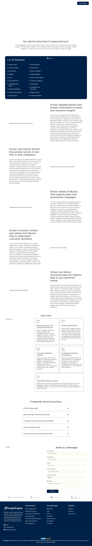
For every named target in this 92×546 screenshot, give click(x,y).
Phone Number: (51, 469)
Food (48, 511)
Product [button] (31, 3)
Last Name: (50, 457)
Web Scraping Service (31, 508)
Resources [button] (61, 3)
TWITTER (37, 497)
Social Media (50, 521)
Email (6, 524)
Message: (49, 481)
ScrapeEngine (18, 497)
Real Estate (50, 516)
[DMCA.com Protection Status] (46, 538)
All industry (49, 523)
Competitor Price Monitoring (32, 513)
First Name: (50, 451)
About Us (70, 508)
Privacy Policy (71, 513)
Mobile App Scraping (30, 511)
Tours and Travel (51, 518)
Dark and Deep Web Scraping (33, 518)
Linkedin (57, 497)
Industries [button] (51, 3)
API (25, 3)
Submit (53, 491)
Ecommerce (50, 508)
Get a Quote (83, 3)
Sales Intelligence (29, 523)
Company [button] (72, 3)
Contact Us (71, 511)
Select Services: (51, 475)
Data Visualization (30, 516)
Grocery (49, 513)
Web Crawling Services (31, 521)
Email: (49, 463)
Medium (77, 497)
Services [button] (41, 3)
